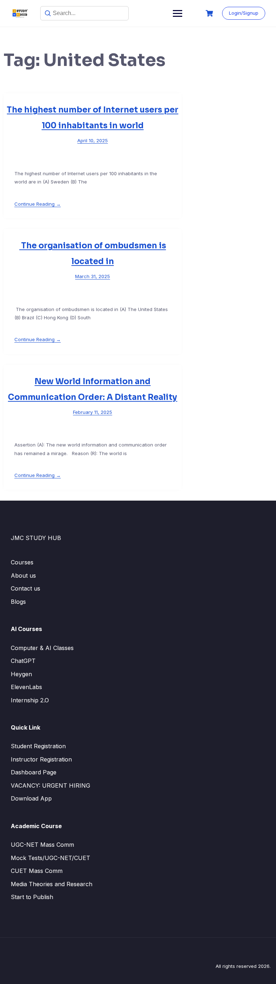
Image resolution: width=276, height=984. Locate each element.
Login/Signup (243, 13)
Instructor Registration (41, 759)
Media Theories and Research (51, 884)
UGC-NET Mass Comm (42, 844)
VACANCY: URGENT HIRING (50, 785)
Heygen (21, 674)
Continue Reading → (37, 204)
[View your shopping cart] (210, 13)
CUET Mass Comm (37, 870)
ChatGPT (23, 660)
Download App (31, 798)
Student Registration (38, 746)
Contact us (25, 588)
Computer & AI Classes (42, 647)
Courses (22, 562)
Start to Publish (32, 897)
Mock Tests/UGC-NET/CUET (50, 857)
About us (23, 575)
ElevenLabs (26, 687)
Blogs (18, 601)
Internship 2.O (30, 700)
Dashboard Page (33, 772)
